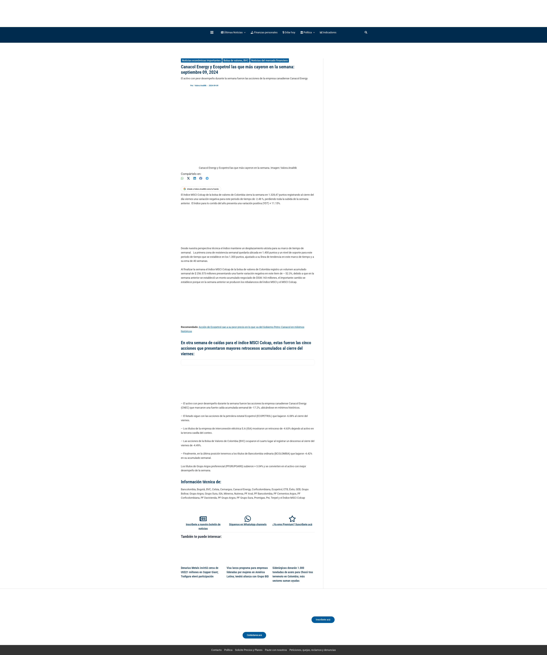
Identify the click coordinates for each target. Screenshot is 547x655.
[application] (244, 32)
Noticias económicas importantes (201, 60)
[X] (188, 178)
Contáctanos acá (254, 635)
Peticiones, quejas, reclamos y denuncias (312, 649)
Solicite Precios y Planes (248, 649)
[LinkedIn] (194, 178)
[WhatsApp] (182, 178)
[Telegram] (207, 178)
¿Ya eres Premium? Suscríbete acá (292, 524)
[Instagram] (202, 622)
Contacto (216, 649)
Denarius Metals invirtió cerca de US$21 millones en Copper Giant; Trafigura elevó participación (199, 572)
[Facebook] (200, 178)
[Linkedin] (197, 622)
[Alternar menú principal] (212, 32)
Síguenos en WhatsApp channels (248, 524)
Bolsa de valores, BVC (236, 60)
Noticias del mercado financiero (269, 60)
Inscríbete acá (323, 619)
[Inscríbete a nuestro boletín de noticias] (203, 518)
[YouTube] (212, 622)
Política (228, 649)
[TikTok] (207, 622)
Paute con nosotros (276, 649)
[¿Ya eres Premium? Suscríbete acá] (292, 518)
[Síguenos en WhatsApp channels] (247, 518)
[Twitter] (191, 622)
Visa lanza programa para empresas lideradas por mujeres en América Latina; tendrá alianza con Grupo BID (248, 572)
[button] (233, 32)
